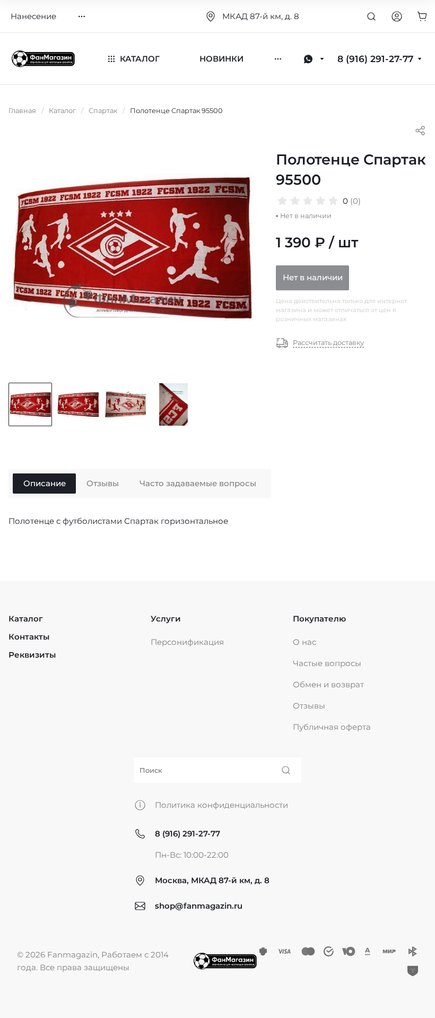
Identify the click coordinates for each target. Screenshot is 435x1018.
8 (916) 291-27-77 (187, 834)
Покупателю (319, 619)
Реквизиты (32, 655)
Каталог (25, 619)
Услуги (166, 619)
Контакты (28, 637)
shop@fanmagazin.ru (198, 906)
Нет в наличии (313, 277)
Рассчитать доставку (328, 343)
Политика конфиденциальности (221, 805)
